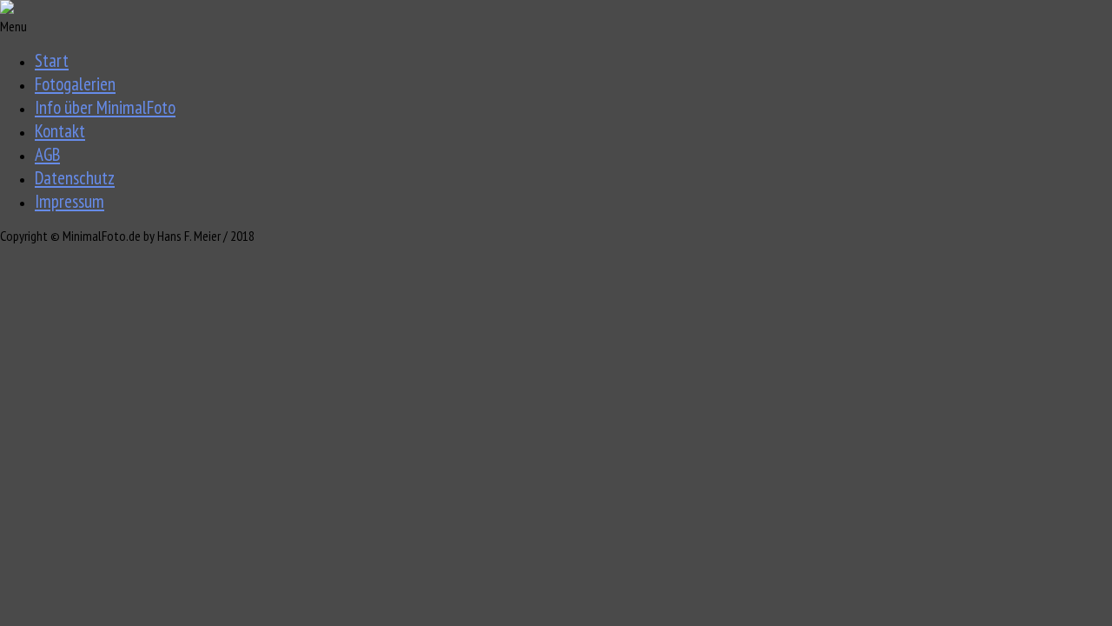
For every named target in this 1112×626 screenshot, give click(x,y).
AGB (47, 154)
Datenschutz (75, 178)
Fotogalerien (75, 84)
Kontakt (60, 131)
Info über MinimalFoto (105, 107)
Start (52, 60)
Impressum (69, 201)
